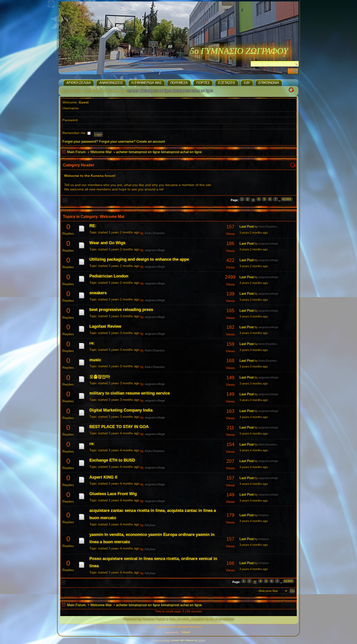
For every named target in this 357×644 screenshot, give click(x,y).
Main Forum (92, 91)
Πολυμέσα (179, 83)
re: (92, 343)
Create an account (150, 141)
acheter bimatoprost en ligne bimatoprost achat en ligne (159, 152)
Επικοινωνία (268, 83)
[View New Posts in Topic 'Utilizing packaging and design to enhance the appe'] (81, 265)
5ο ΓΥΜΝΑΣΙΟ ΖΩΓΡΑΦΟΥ (239, 51)
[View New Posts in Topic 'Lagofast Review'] (81, 332)
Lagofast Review (105, 326)
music (95, 360)
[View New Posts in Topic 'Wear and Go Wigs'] (81, 248)
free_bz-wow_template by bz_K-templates (201, 619)
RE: (92, 225)
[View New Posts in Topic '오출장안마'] (81, 382)
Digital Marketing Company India (121, 410)
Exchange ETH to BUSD (112, 460)
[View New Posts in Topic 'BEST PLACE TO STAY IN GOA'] (81, 432)
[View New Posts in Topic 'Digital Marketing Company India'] (81, 416)
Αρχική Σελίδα (78, 83)
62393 (286, 199)
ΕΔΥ (247, 83)
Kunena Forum (153, 619)
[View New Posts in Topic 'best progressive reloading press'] (81, 315)
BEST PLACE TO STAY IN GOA (119, 426)
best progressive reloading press (121, 309)
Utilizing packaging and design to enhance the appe (139, 259)
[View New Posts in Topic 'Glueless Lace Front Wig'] (81, 499)
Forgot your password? (80, 141)
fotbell (201, 640)
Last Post (246, 226)
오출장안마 (99, 376)
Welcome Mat (114, 91)
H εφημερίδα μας (146, 83)
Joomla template (161, 640)
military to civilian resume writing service (129, 393)
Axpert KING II (103, 477)
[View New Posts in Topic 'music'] (81, 365)
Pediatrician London (108, 276)
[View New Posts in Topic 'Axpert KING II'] (81, 483)
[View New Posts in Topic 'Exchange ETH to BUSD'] (81, 466)
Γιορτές (203, 83)
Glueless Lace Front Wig (113, 493)
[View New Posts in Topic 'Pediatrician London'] (81, 282)
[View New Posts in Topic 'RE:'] (81, 231)
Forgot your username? (117, 141)
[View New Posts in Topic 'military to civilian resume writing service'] (81, 399)
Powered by (132, 619)
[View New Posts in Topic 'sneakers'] (81, 298)
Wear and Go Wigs (107, 242)
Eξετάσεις (226, 83)
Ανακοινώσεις (111, 83)
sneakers (98, 293)
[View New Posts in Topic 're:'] (81, 349)
